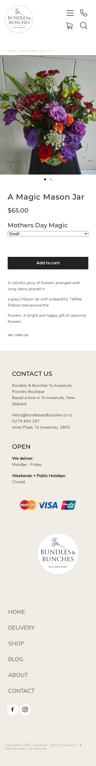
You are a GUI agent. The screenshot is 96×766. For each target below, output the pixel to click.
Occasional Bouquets (37, 51)
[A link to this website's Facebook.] (12, 709)
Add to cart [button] (48, 263)
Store (12, 51)
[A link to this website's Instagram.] (25, 709)
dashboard (40, 745)
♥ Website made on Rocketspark (43, 746)
